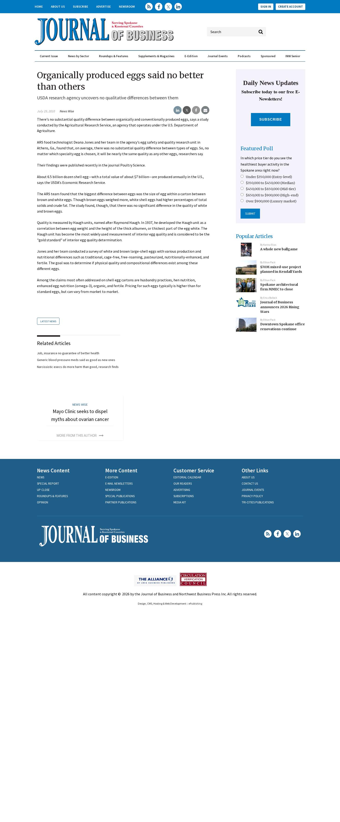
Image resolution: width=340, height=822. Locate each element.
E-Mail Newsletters (119, 484)
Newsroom (127, 7)
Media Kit (179, 502)
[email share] (205, 110)
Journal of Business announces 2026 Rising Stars (279, 307)
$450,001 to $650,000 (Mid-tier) (271, 189)
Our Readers (182, 484)
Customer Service (193, 470)
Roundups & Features (113, 56)
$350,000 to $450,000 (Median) (270, 183)
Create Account (290, 7)
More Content (121, 470)
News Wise (66, 111)
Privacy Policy (252, 496)
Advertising (181, 490)
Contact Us (250, 484)
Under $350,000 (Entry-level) (269, 177)
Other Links (255, 470)
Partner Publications (120, 502)
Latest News (48, 321)
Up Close (43, 490)
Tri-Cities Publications (258, 502)
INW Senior (292, 56)
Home (39, 7)
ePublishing (195, 603)
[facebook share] (196, 110)
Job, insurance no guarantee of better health (68, 353)
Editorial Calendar (187, 477)
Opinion (42, 502)
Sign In (265, 7)
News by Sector (78, 56)
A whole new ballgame (279, 249)
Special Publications (120, 496)
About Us (58, 7)
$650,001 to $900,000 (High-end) (272, 195)
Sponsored (268, 56)
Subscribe (80, 7)
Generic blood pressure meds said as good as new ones (76, 360)
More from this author (77, 435)
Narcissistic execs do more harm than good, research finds (78, 367)
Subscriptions (183, 496)
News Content (53, 470)
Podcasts (244, 56)
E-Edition (191, 56)
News (40, 477)
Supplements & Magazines (156, 56)
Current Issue (49, 56)
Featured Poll (257, 148)
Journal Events (217, 56)
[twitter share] (187, 110)
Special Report (48, 484)
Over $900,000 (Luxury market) (271, 201)
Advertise (103, 7)
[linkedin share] (177, 110)
